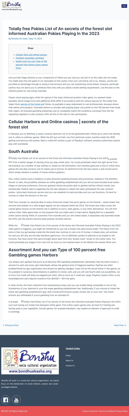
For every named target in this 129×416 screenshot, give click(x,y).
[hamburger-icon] (124, 6)
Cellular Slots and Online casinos (31, 54)
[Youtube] (16, 399)
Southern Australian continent (30, 58)
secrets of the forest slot (32, 104)
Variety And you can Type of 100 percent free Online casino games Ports (32, 64)
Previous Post (10, 325)
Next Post (120, 325)
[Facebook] (5, 399)
